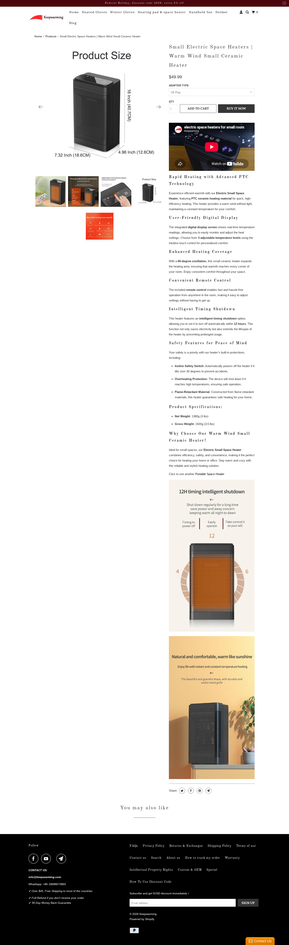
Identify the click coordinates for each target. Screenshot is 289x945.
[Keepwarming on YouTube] (47, 859)
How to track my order (202, 858)
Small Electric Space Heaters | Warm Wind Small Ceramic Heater (211, 56)
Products (50, 36)
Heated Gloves (94, 12)
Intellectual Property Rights (151, 870)
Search (156, 858)
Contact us (138, 858)
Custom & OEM (190, 870)
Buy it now (236, 108)
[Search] (247, 12)
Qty (171, 101)
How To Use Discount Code (150, 882)
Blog (73, 23)
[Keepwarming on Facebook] (34, 859)
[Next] (158, 107)
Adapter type (179, 85)
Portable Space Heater (209, 474)
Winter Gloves (122, 12)
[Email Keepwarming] (62, 859)
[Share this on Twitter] (181, 791)
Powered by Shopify (142, 919)
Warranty (232, 858)
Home (74, 12)
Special (211, 870)
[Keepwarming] (46, 17)
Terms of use (246, 846)
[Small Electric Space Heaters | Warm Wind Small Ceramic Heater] (99, 107)
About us (173, 858)
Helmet (221, 12)
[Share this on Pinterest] (199, 791)
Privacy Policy (154, 846)
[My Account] (241, 12)
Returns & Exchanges (186, 846)
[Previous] (40, 107)
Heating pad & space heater (162, 12)
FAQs (134, 846)
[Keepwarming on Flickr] (55, 859)
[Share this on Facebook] (190, 791)
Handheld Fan (201, 12)
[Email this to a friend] (208, 791)
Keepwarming (147, 914)
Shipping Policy (219, 846)
